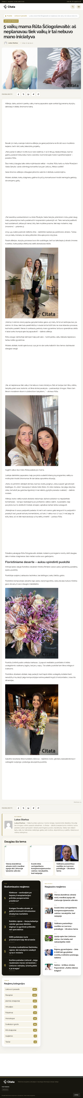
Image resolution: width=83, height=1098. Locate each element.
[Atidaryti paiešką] (72, 6)
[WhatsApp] (28, 94)
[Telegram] (33, 94)
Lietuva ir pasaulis (20, 16)
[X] (23, 94)
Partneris (5, 1089)
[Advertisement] (41, 126)
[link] (16, 860)
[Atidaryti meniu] (78, 6)
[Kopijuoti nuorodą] (38, 94)
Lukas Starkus (21, 819)
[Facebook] (18, 94)
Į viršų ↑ (76, 1095)
